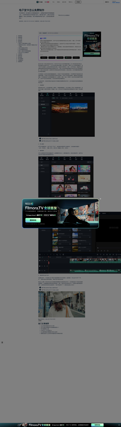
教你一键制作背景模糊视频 (25, 51)
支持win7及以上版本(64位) (52, 138)
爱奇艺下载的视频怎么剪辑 (25, 43)
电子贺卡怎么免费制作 (24, 52)
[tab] (27, 36)
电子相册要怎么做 (45, 329)
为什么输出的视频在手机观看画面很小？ (50, 327)
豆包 (45, 57)
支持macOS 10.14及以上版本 (52, 141)
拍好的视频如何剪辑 (23, 48)
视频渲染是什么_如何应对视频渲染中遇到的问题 (51, 333)
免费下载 (43, 138)
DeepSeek (61, 57)
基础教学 (45, 33)
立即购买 (78, 2)
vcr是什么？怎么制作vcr (46, 330)
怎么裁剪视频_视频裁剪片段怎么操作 (49, 332)
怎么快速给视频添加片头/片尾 (47, 325)
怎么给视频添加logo (23, 49)
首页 (40, 33)
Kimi (77, 57)
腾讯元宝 (69, 57)
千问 (53, 57)
